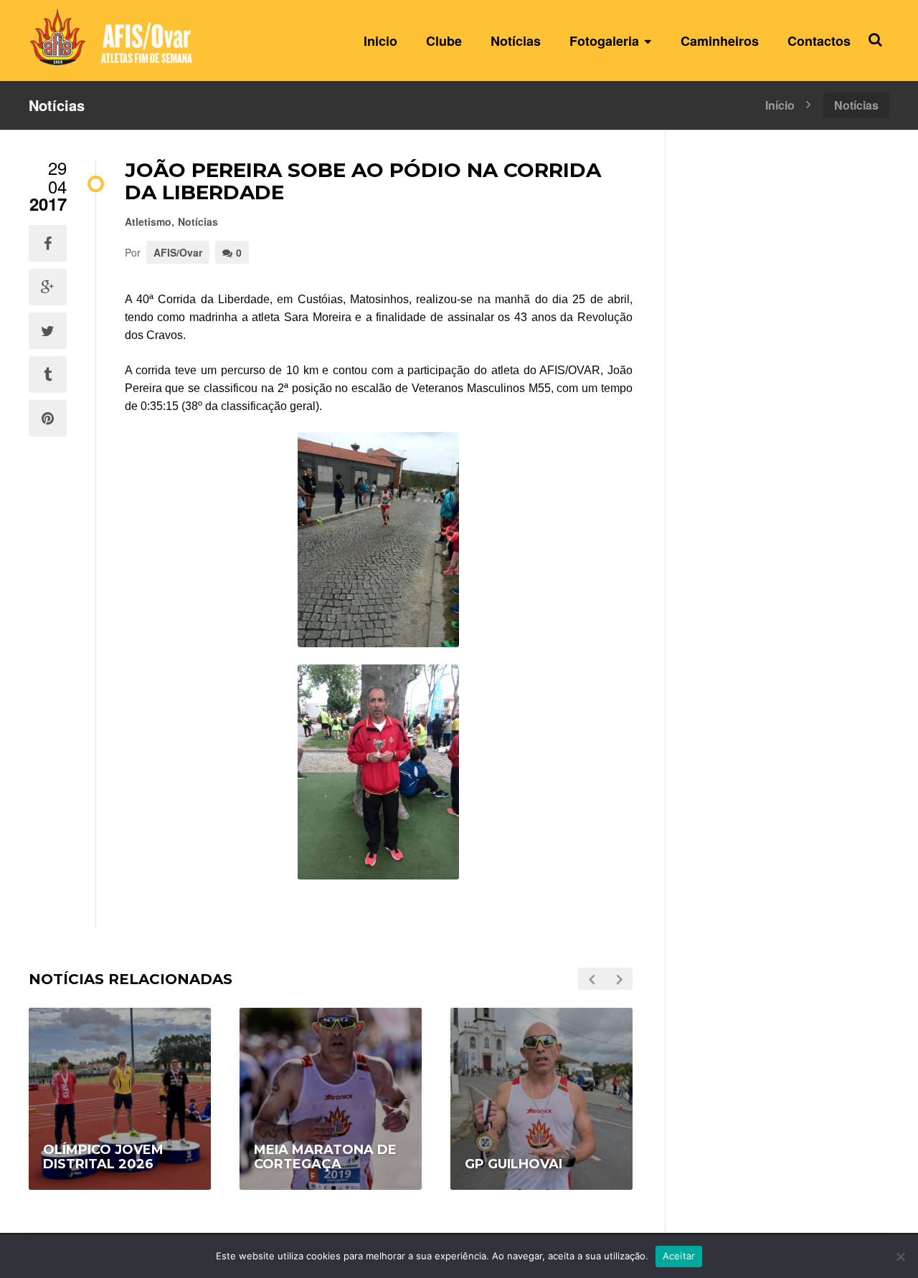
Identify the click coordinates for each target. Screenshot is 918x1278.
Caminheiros (720, 41)
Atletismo (148, 221)
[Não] (900, 1256)
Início (780, 104)
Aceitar (679, 1256)
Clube (444, 41)
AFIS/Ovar (177, 252)
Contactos (819, 41)
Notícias (516, 41)
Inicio (380, 41)
